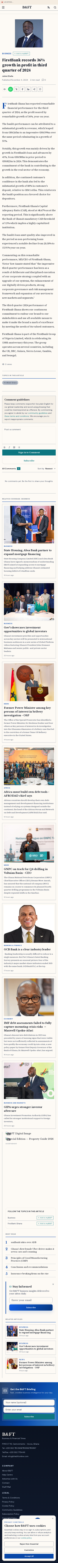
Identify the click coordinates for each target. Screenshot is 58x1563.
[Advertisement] (29, 1174)
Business (6, 53)
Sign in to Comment (29, 452)
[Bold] (4, 447)
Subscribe (29, 461)
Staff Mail (6, 1487)
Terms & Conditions (11, 1497)
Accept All (29, 1556)
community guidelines (38, 413)
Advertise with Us (10, 1479)
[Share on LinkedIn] (28, 89)
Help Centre (7, 1475)
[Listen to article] (4, 89)
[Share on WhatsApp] (10, 89)
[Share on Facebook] (22, 89)
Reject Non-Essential (29, 1544)
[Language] (48, 7)
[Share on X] (16, 89)
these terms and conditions (16, 416)
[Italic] (9, 447)
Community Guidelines (12, 1510)
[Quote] (14, 447)
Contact (6, 1483)
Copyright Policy (9, 1518)
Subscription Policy (10, 1514)
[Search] (53, 7)
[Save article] (40, 89)
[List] (19, 447)
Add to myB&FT (22, 53)
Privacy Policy (8, 1502)
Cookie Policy (8, 1506)
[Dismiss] (53, 1284)
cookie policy (26, 1538)
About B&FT (7, 1470)
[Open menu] (4, 7)
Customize (29, 1550)
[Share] (34, 89)
